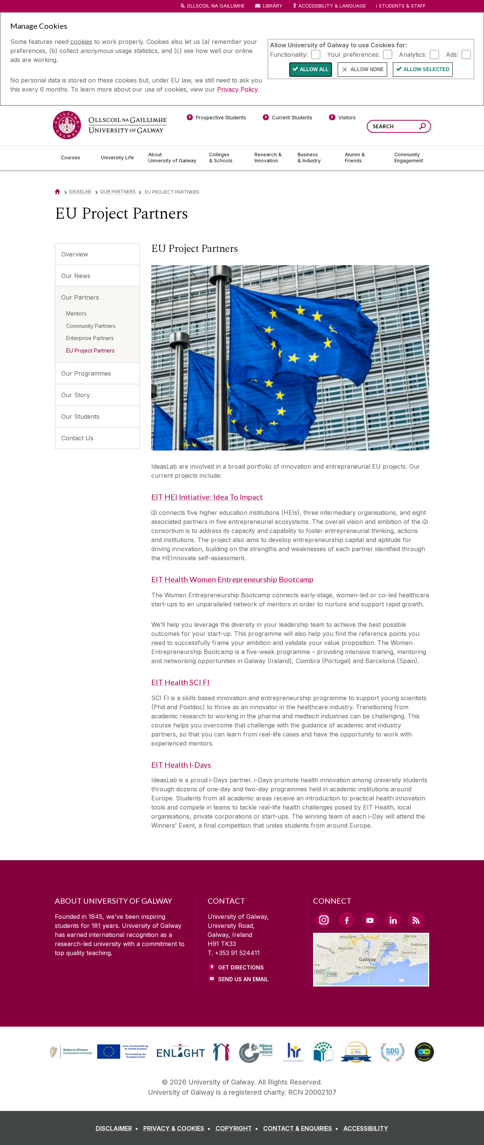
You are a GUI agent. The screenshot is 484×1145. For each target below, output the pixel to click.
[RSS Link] (416, 919)
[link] (98, 1052)
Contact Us (77, 438)
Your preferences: (353, 54)
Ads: (452, 54)
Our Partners (118, 191)
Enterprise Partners (90, 338)
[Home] (57, 191)
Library (272, 6)
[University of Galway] (109, 125)
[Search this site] (422, 127)
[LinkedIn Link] (392, 919)
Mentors (76, 313)
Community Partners (91, 326)
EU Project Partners (90, 350)
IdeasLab (80, 191)
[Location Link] (371, 982)
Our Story (75, 395)
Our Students (80, 416)
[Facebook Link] (346, 919)
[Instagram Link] (323, 919)
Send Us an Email (243, 979)
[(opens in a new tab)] (100, 1057)
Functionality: (289, 54)
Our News (75, 276)
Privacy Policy (237, 89)
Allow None (367, 69)
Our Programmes (86, 373)
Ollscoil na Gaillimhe (216, 6)
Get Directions (241, 967)
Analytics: (413, 54)
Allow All (314, 69)
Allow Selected (426, 69)
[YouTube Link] (369, 919)
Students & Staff (402, 6)
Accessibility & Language (332, 6)
